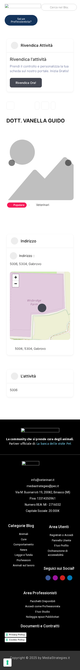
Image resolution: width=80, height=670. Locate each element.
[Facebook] (48, 577)
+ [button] (15, 277)
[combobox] (59, 7)
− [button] (15, 283)
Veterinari (42, 205)
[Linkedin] (69, 577)
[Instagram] (55, 577)
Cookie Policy (17, 639)
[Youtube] (62, 577)
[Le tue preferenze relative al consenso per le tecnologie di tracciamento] (7, 662)
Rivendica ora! (26, 82)
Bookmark (45, 106)
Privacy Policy (17, 634)
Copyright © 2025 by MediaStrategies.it (40, 658)
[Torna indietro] (10, 106)
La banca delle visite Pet (53, 444)
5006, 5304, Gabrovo (25, 264)
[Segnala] (53, 106)
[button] (46, 20)
